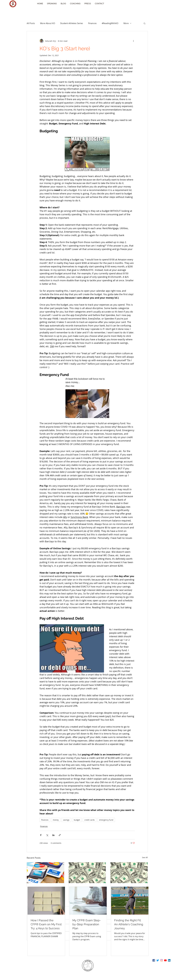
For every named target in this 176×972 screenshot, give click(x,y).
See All (145, 857)
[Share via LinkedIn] (53, 835)
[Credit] (45, 872)
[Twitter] (157, 960)
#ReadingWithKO (110, 23)
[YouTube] (165, 960)
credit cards (89, 820)
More (126, 23)
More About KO (47, 23)
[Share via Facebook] (41, 835)
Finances (92, 23)
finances (44, 820)
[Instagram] (161, 960)
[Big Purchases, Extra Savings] (87, 872)
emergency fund (106, 820)
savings (66, 820)
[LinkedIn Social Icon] (169, 960)
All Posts (31, 23)
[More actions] (133, 40)
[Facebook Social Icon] (154, 960)
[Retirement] (129, 872)
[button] (144, 23)
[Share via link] (59, 835)
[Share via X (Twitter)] (47, 835)
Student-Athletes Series (71, 23)
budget (77, 820)
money (56, 820)
